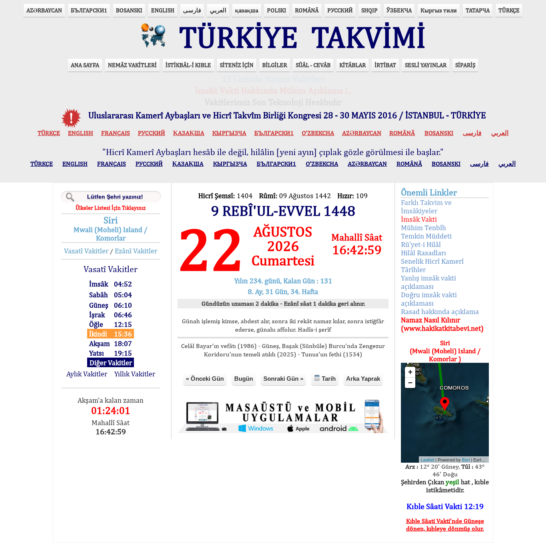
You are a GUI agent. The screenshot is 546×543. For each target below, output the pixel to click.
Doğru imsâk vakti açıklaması (429, 298)
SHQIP (369, 10)
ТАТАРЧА (478, 10)
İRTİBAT (385, 65)
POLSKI (276, 10)
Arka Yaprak (363, 378)
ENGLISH (162, 10)
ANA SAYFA (85, 65)
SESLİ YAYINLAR (425, 65)
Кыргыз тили (438, 10)
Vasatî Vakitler (86, 251)
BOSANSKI (129, 10)
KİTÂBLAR (352, 65)
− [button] (410, 382)
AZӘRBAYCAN (44, 10)
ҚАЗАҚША (188, 133)
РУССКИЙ (340, 10)
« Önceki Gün (205, 378)
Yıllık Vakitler (134, 374)
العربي (218, 10)
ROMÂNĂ (307, 10)
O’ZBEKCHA (318, 133)
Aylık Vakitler (86, 374)
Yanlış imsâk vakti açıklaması (428, 282)
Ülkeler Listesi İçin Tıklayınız (110, 208)
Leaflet (427, 459)
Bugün (243, 378)
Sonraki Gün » (283, 378)
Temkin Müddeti (426, 236)
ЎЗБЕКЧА (399, 10)
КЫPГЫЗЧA (229, 133)
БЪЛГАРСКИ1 (89, 10)
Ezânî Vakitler (136, 251)
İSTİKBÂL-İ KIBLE (188, 65)
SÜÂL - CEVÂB (313, 65)
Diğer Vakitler (111, 362)
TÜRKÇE (509, 10)
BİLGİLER (274, 65)
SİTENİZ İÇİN (236, 65)
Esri (466, 459)
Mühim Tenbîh (423, 227)
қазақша (246, 10)
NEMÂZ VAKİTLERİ (132, 65)
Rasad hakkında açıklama (440, 311)
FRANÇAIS (115, 133)
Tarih (328, 378)
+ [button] (410, 372)
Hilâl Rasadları (423, 253)
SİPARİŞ (465, 65)
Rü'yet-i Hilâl (421, 244)
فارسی (192, 10)
